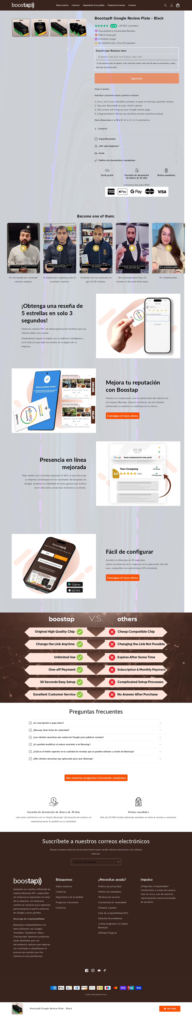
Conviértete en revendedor (112, 902)
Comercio (61, 891)
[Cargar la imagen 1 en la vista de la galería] (21, 28)
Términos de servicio (109, 897)
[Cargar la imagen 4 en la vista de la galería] (78, 28)
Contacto (61, 907)
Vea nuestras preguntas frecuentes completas (96, 777)
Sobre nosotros (64, 886)
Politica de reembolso (109, 891)
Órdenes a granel (107, 907)
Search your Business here (111, 50)
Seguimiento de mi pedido (69, 897)
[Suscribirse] (118, 862)
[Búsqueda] (165, 5)
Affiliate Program (107, 933)
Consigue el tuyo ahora (122, 415)
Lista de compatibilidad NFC (113, 913)
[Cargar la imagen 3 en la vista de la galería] (59, 28)
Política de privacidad (109, 886)
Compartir (102, 128)
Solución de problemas (110, 918)
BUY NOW (171, 1009)
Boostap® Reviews (99, 994)
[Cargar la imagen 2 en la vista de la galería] (40, 28)
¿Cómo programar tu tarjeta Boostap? (113, 925)
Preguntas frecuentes (67, 902)
